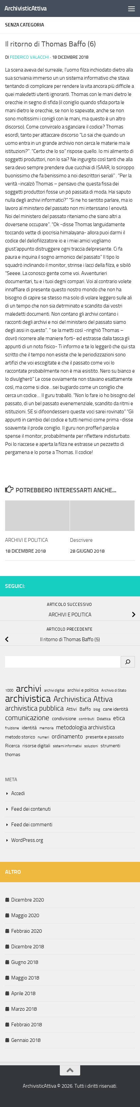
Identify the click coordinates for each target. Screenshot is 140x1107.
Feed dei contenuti (31, 809)
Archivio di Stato (113, 690)
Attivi (71, 709)
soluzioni (91, 746)
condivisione (64, 718)
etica (119, 718)
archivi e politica (83, 690)
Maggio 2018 (25, 978)
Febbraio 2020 (26, 931)
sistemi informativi (67, 746)
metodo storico (20, 737)
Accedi (18, 793)
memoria (46, 728)
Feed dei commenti (31, 825)
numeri (43, 737)
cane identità (115, 709)
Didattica (103, 719)
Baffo (85, 709)
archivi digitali (54, 690)
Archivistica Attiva (83, 699)
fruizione (12, 728)
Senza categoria (24, 25)
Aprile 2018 (23, 993)
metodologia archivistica (85, 727)
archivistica (28, 699)
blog (96, 709)
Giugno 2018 (24, 962)
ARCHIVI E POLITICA (26, 540)
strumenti (110, 746)
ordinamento (67, 736)
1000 (9, 690)
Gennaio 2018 (25, 1040)
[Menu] (131, 8)
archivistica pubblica (34, 708)
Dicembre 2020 (27, 900)
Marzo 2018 (24, 1009)
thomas (12, 754)
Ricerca (12, 746)
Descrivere (81, 540)
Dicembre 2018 (27, 947)
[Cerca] (128, 662)
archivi (28, 689)
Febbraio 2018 (26, 1025)
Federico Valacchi (29, 57)
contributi (86, 719)
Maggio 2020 (25, 915)
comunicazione (27, 718)
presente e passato (105, 737)
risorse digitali (36, 746)
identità (29, 728)
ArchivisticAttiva (25, 8)
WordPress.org (27, 840)
